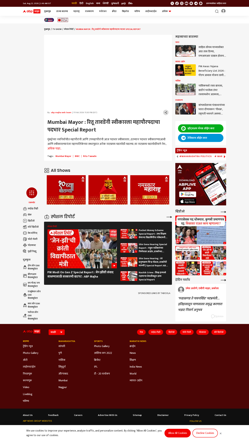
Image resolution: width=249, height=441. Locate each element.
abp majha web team (61, 112)
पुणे (60, 353)
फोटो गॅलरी (32, 239)
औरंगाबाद (63, 374)
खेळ (30, 215)
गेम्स (141, 332)
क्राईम (132, 346)
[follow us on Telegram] (196, 3)
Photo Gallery (30, 353)
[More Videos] (223, 211)
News (133, 353)
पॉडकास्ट (32, 245)
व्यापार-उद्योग (136, 380)
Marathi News (138, 341)
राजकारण (89, 11)
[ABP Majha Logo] (31, 11)
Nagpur (62, 387)
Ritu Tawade (90, 156)
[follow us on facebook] (177, 3)
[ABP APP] (187, 194)
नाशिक (61, 360)
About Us (28, 415)
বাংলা (98, 3)
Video (26, 387)
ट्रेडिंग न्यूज (28, 346)
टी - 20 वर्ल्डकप (102, 374)
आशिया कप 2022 (103, 353)
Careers (78, 415)
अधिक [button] (165, 11)
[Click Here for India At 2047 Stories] (49, 20)
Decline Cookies (205, 433)
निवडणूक (27, 374)
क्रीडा (114, 11)
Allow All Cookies (177, 433)
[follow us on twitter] (172, 3)
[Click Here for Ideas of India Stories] (63, 20)
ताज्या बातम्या (62, 11)
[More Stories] (169, 216)
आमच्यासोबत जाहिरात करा (216, 3)
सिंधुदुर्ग (62, 367)
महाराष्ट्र (76, 11)
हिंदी (81, 3)
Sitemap (137, 415)
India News (136, 367)
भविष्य (137, 11)
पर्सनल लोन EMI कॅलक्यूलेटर (33, 316)
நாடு (123, 3)
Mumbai (63, 380)
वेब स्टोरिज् (32, 233)
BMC (77, 156)
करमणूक (27, 380)
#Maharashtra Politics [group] (195, 156)
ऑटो (25, 360)
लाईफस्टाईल (151, 11)
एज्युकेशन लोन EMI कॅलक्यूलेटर (34, 295)
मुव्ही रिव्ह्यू (32, 251)
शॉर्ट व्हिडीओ (33, 227)
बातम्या (26, 341)
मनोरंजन (103, 11)
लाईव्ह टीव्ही (33, 208)
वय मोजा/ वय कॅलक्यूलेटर (34, 284)
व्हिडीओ (31, 221)
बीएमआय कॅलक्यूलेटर (33, 276)
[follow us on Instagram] (191, 3)
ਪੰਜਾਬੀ (106, 3)
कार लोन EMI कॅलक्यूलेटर (34, 305)
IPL (96, 367)
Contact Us (220, 415)
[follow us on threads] (182, 3)
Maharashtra (66, 341)
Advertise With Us (107, 415)
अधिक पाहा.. (54, 149)
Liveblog (27, 394)
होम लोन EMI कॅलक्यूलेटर (34, 267)
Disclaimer (163, 415)
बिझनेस (125, 11)
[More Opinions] (223, 280)
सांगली (61, 346)
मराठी (74, 3)
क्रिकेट (97, 360)
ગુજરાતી (115, 3)
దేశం (130, 3)
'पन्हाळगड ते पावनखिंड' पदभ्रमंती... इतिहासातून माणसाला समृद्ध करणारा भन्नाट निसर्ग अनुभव (200, 304)
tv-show (57, 29)
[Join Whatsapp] (201, 3)
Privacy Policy (191, 415)
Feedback (53, 415)
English (90, 3)
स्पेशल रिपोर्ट (69, 29)
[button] (32, 195)
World (133, 374)
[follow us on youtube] (186, 3)
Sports (98, 341)
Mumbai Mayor (63, 156)
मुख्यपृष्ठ (47, 11)
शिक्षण (133, 360)
